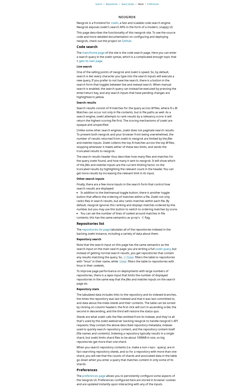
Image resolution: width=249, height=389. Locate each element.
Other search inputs (90, 179)
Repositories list (90, 223)
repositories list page (96, 229)
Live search (84, 66)
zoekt (114, 23)
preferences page (93, 376)
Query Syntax (127, 4)
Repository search (89, 239)
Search (98, 4)
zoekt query (163, 249)
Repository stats (88, 289)
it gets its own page (89, 61)
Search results (86, 102)
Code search (87, 46)
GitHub (126, 41)
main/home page (93, 53)
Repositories (112, 4)
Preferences (153, 4)
